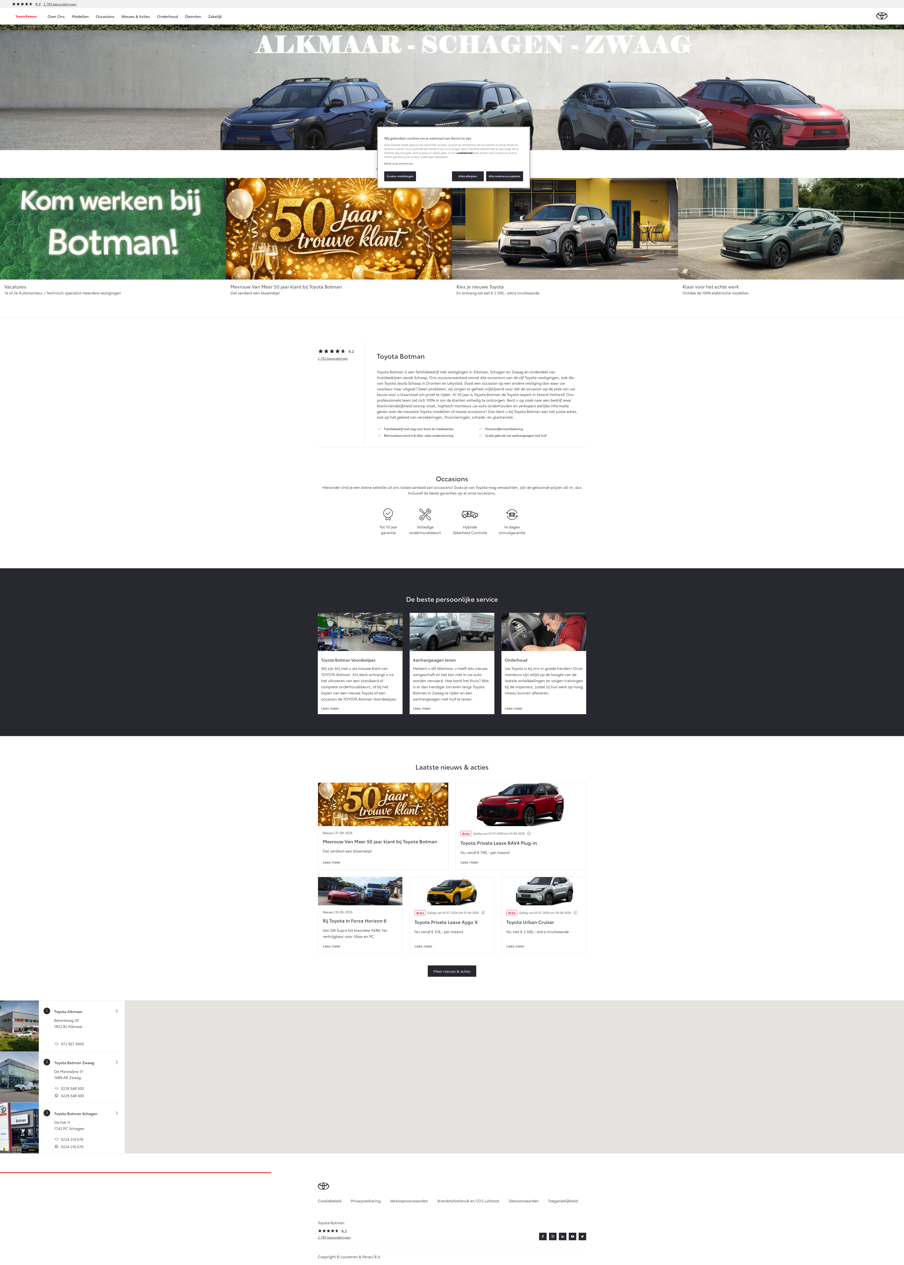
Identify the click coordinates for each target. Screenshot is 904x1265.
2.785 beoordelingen (60, 4)
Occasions (105, 16)
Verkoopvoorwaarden (409, 1200)
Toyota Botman (26, 16)
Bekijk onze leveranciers (398, 163)
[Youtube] (572, 1236)
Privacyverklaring (366, 1200)
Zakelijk (215, 16)
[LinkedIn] (562, 1236)
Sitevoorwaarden (524, 1200)
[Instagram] (553, 1236)
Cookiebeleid (329, 1200)
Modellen (80, 16)
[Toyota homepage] (882, 16)
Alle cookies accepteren (505, 176)
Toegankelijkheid (563, 1200)
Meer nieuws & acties (452, 971)
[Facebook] (543, 1236)
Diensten (193, 16)
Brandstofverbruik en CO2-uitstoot (468, 1200)
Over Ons (56, 16)
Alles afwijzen (468, 176)
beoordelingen (333, 358)
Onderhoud (167, 16)
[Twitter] (582, 1236)
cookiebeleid (464, 153)
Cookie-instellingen (400, 176)
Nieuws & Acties (135, 16)
